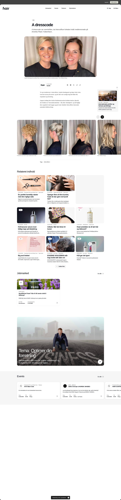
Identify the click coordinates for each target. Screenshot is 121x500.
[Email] (77, 85)
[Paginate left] (98, 117)
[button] (117, 87)
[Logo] (6, 8)
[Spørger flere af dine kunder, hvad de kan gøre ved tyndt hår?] (60, 189)
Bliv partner (114, 2)
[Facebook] (67, 85)
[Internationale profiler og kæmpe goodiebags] (107, 100)
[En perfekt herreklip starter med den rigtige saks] (31, 188)
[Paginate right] (102, 117)
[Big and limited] (31, 248)
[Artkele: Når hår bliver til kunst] (60, 220)
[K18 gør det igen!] (90, 248)
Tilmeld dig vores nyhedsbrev (59, 497)
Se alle (99, 273)
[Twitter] (74, 85)
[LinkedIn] (70, 85)
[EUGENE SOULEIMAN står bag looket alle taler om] (60, 249)
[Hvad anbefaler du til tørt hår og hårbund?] (90, 220)
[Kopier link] (80, 85)
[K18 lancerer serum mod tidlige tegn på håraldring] (31, 220)
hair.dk (48, 85)
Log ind (106, 2)
